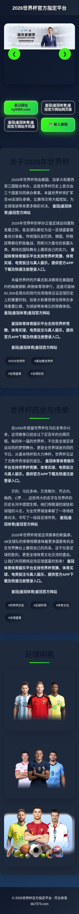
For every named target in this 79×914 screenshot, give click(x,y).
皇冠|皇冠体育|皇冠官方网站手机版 (21, 125)
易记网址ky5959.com (21, 107)
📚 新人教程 (58, 125)
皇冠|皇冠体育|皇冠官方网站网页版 (58, 107)
